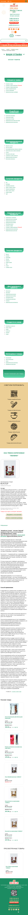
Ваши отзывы (14, 54)
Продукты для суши (10, 154)
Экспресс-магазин (14, 16)
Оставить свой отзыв (16, 691)
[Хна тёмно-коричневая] (14, 858)
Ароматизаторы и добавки (12, 92)
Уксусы (7, 259)
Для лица (8, 292)
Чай (6, 193)
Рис (6, 182)
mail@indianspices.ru (14, 25)
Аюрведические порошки (11, 219)
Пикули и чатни (9, 145)
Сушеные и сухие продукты (12, 155)
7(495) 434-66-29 (14, 18)
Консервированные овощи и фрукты (14, 149)
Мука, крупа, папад (10, 190)
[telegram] (11, 29)
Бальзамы (8, 257)
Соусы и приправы (10, 90)
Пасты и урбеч (9, 147)
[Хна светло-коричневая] (14, 823)
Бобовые (8, 184)
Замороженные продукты (11, 157)
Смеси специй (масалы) (11, 88)
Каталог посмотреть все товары (14, 373)
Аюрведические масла (11, 220)
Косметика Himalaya (10, 115)
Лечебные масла (9, 224)
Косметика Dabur (10, 117)
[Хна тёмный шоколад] (14, 769)
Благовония (8, 357)
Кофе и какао (9, 192)
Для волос (8, 290)
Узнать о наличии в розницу (14, 518)
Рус (12, 32)
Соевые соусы (9, 267)
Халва (7, 329)
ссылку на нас (18, 886)
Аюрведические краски (11, 294)
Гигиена (7, 300)
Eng (15, 32)
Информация (4, 525)
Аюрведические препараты (12, 302)
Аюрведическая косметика (12, 122)
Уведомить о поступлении (14, 514)
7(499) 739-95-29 (14, 20)
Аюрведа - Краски (14, 49)
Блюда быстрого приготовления (13, 150)
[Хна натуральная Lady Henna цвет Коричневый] (14, 709)
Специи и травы (9, 83)
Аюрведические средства (11, 230)
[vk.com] (9, 29)
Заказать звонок (14, 22)
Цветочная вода (9, 359)
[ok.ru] (14, 29)
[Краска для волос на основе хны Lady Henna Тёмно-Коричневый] (14, 739)
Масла (7, 254)
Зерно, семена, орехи (10, 187)
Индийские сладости (10, 326)
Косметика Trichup (10, 118)
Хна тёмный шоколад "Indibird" (13, 777)
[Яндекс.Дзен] (16, 29)
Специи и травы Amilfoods (11, 85)
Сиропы (7, 255)
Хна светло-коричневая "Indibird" (13, 831)
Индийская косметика (11, 299)
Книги (7, 361)
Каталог (7, 49)
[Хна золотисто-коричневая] (14, 793)
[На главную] (14, 6)
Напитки (8, 260)
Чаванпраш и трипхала (11, 217)
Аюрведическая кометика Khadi (13, 120)
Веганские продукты (10, 158)
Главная (2, 49)
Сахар (7, 334)
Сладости (8, 330)
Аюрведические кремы (11, 222)
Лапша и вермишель (10, 189)
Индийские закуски (10, 185)
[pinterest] (18, 29)
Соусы (7, 152)
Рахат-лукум (8, 327)
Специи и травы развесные (12, 87)
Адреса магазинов (14, 14)
